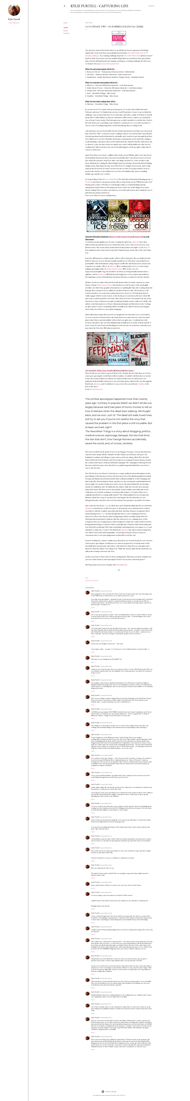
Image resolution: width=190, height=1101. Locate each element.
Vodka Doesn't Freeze (124, 237)
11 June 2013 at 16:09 (106, 680)
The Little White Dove (132, 56)
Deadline (110, 370)
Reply (93, 607)
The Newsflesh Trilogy (93, 370)
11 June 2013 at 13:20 (106, 666)
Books (65, 31)
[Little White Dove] (119, 45)
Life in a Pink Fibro (110, 179)
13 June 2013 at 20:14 (106, 1017)
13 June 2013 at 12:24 (106, 938)
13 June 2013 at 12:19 (106, 892)
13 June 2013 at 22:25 (106, 1036)
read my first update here (109, 64)
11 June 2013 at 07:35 (106, 612)
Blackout (118, 370)
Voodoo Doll (138, 237)
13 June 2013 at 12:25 (106, 978)
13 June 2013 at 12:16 (106, 865)
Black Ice (112, 237)
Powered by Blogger (110, 1091)
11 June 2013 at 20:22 (106, 709)
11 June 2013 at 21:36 (106, 734)
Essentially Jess (121, 565)
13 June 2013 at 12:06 (106, 784)
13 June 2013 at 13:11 (105, 1004)
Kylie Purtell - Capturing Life (99, 6)
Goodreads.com (96, 389)
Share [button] (65, 23)
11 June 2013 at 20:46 (106, 722)
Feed (104, 370)
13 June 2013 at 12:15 (105, 848)
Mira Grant (128, 370)
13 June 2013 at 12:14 (106, 817)
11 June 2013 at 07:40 (106, 625)
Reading (66, 33)
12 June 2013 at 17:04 (106, 772)
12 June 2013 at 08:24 (106, 755)
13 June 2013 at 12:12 (106, 803)
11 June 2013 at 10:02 (106, 641)
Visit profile (14, 23)
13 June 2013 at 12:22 (106, 927)
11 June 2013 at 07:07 (106, 591)
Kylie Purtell (95, 591)
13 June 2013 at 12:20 (106, 913)
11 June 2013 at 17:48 (106, 695)
